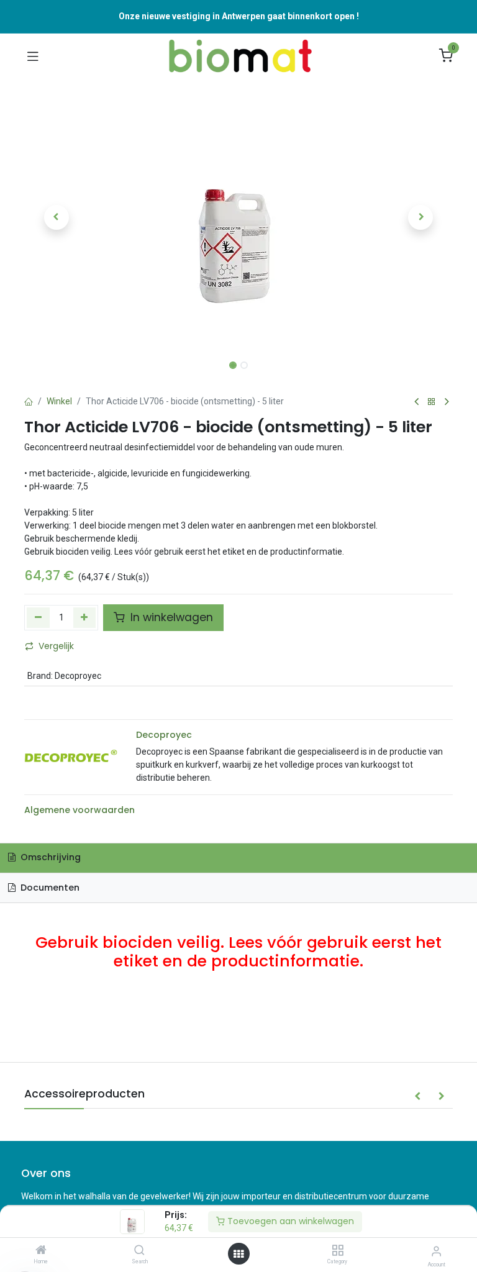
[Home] (41, 1251)
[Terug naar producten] (431, 402)
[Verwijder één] (38, 617)
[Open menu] (238, 1254)
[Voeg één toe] (84, 617)
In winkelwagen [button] (170, 617)
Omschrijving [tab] (49, 857)
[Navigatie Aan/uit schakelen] (33, 56)
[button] (56, 217)
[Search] (139, 1251)
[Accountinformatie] (436, 1251)
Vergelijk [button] (56, 646)
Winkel (59, 401)
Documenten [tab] (49, 887)
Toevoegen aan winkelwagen (289, 1221)
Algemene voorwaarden (79, 810)
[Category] (337, 1251)
